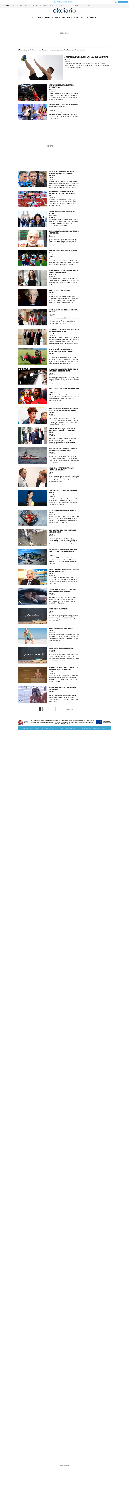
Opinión (76, 18)
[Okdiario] (64, 10)
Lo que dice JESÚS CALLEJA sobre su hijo (47, 6)
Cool (63, 18)
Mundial (69, 18)
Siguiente (69, 709)
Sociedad (82, 18)
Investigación (56, 18)
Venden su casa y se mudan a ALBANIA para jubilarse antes (74, 6)
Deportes (47, 18)
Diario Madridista (92, 18)
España (33, 18)
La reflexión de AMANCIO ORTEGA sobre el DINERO (24, 6)
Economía (40, 18)
